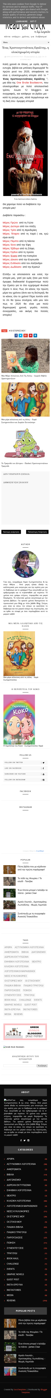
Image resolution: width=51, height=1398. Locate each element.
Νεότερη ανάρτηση (11, 532)
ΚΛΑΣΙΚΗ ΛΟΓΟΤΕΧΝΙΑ (16, 966)
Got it (33, 21)
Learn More (21, 21)
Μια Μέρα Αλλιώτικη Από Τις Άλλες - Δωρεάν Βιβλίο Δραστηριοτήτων (24, 377)
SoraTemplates (20, 1389)
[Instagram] (28, 1140)
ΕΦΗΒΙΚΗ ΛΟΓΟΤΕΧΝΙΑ (16, 961)
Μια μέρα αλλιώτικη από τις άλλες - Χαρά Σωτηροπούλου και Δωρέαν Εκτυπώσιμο (19, 420)
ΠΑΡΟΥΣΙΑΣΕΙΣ (12, 990)
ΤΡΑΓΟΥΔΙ (29, 995)
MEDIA (7, 1014)
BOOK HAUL (10, 1000)
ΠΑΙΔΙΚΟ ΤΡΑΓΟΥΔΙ (33, 985)
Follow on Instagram (15, 779)
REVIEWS (18, 1014)
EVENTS (38, 1000)
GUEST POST (30, 1004)
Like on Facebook (13, 768)
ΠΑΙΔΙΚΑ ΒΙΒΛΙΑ (12, 985)
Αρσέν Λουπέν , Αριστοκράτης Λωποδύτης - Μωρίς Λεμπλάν (31, 1358)
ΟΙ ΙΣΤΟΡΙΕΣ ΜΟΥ (13, 980)
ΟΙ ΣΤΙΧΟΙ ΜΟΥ (32, 980)
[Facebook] (21, 1140)
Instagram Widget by (33, 851)
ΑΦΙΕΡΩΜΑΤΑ (11, 952)
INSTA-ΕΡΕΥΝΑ (12, 1009)
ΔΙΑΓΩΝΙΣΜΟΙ (38, 952)
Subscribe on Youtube (15, 774)
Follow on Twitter (14, 762)
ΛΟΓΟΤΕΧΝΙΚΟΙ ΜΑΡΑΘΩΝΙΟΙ (19, 971)
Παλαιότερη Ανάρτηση (37, 532)
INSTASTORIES (30, 1009)
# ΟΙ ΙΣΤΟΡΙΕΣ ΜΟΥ (17, 331)
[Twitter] (25, 1140)
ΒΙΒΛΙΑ (25, 952)
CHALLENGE (25, 1000)
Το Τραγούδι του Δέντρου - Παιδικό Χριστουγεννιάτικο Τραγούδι (24, 464)
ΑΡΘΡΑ (8, 947)
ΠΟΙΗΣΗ (27, 990)
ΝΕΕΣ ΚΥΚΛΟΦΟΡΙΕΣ (15, 976)
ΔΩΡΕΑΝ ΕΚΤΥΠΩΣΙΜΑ (16, 957)
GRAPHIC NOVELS (13, 1004)
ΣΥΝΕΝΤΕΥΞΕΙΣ (12, 995)
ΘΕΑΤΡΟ (36, 961)
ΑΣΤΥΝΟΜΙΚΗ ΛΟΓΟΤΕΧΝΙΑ (29, 947)
